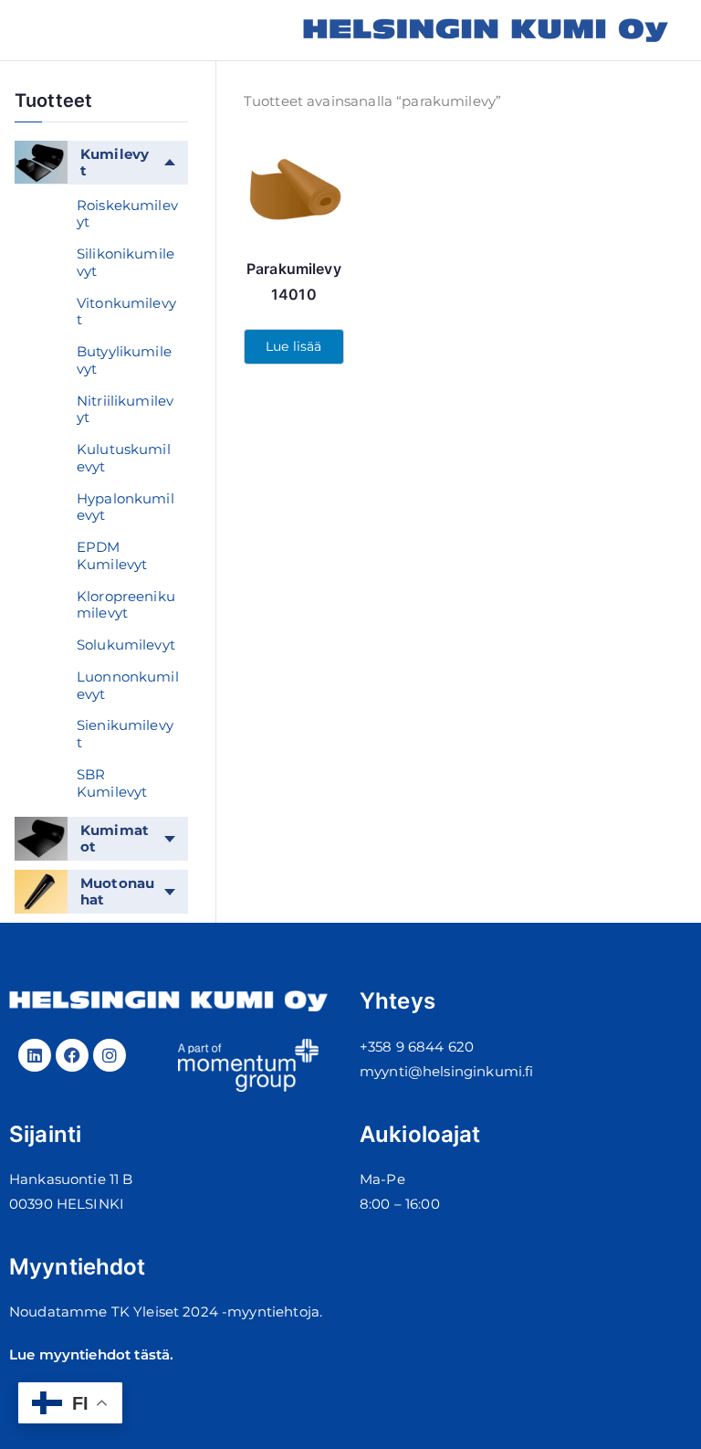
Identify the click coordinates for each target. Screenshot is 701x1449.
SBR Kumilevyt (112, 783)
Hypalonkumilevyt (125, 507)
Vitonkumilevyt (126, 311)
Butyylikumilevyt (124, 360)
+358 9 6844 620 (417, 1046)
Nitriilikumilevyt (125, 409)
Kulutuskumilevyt (124, 457)
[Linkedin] (34, 1055)
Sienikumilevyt (125, 733)
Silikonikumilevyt (125, 262)
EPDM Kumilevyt (112, 555)
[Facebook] (72, 1055)
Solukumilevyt (126, 644)
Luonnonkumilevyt (128, 685)
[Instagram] (109, 1055)
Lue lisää (293, 346)
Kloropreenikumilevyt (126, 604)
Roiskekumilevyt (127, 213)
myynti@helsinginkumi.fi (446, 1071)
